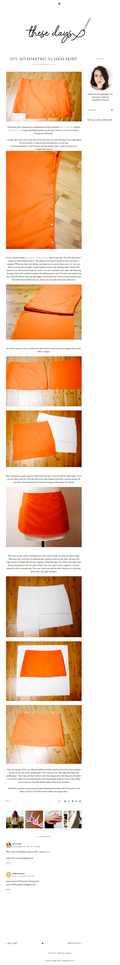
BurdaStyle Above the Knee (37, 257)
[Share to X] (65, 801)
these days (56, 961)
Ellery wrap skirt (66, 127)
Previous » (75, 943)
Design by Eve (68, 961)
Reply (8, 863)
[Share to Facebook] (69, 801)
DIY (10, 801)
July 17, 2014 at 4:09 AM (23, 876)
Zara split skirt (15, 130)
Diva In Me (16, 844)
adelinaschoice (18, 873)
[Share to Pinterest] (72, 801)
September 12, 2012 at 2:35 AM (26, 846)
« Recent (12, 943)
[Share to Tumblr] (76, 801)
